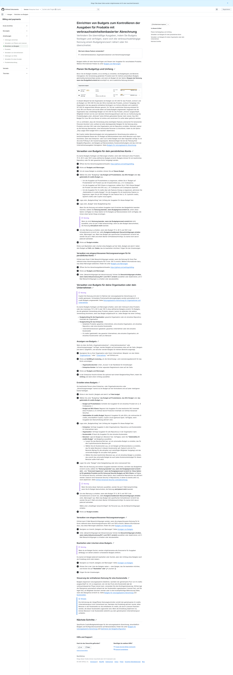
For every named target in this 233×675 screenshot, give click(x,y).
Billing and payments (12, 19)
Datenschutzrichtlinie (82, 650)
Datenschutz (109, 661)
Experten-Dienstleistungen (133, 661)
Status (116, 661)
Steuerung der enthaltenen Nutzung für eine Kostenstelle (102, 578)
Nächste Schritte (86, 619)
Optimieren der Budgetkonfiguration (113, 629)
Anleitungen (8, 14)
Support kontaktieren (121, 649)
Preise (121, 661)
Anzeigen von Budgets (87, 341)
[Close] (227, 3)
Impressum (93, 661)
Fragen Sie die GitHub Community (125, 647)
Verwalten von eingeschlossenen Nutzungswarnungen (101, 517)
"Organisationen (85, 355)
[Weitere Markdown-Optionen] (168, 24)
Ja (81, 647)
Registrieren (226, 9)
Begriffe (101, 661)
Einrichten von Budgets (21, 14)
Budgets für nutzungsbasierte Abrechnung (121, 145)
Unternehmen (101, 355)
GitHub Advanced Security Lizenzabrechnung (111, 480)
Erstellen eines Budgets (87, 382)
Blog (143, 661)
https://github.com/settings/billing (122, 164)
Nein (88, 647)
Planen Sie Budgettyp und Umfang (95, 69)
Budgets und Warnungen (112, 64)
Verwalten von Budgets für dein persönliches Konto (104, 151)
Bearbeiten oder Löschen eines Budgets (94, 543)
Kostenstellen (81, 595)
